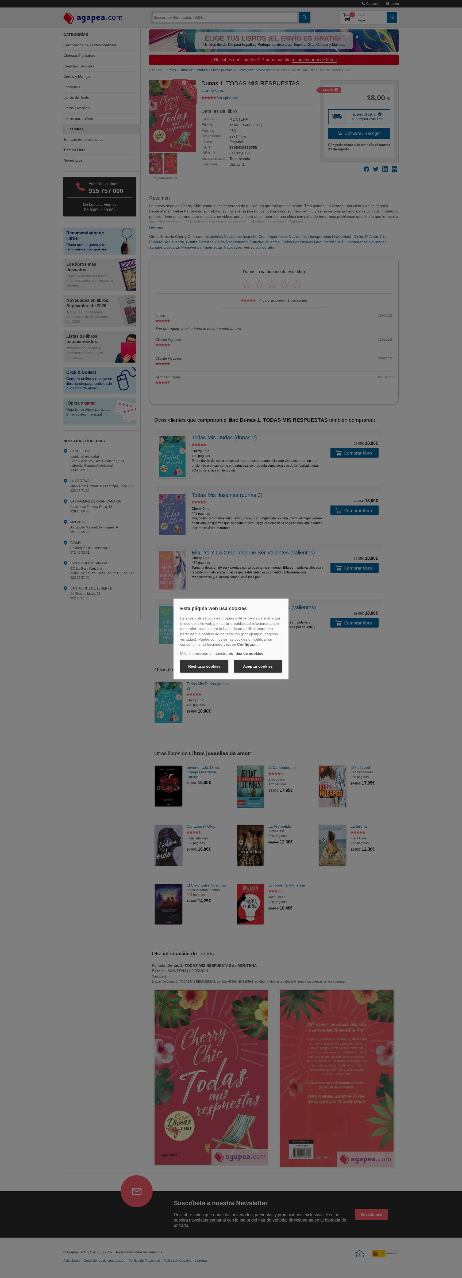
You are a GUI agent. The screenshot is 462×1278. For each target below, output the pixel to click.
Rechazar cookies (204, 666)
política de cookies (246, 653)
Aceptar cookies (258, 666)
